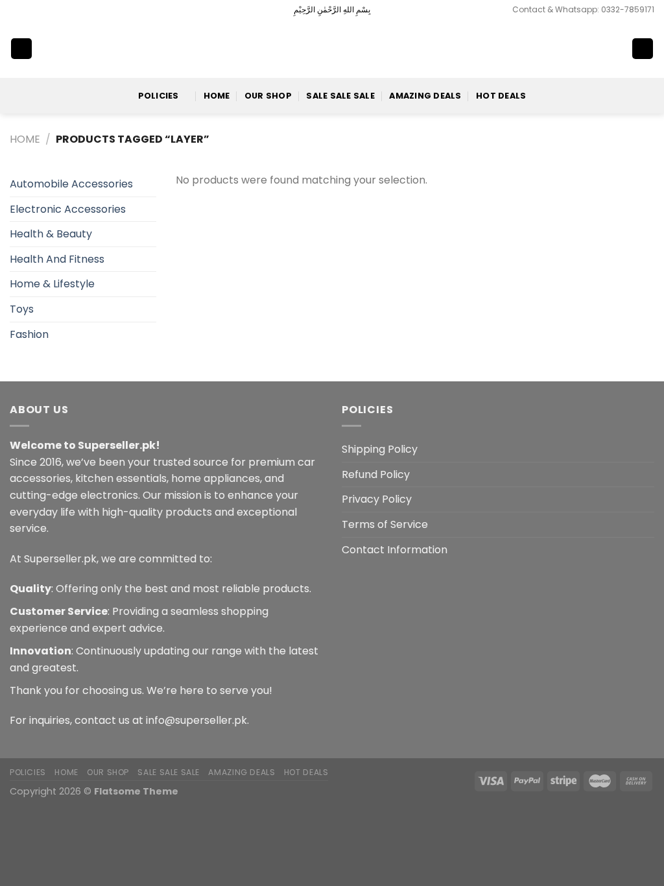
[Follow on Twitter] (41, 9)
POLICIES (158, 95)
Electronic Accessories (68, 209)
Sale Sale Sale (340, 95)
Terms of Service (385, 524)
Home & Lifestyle (52, 283)
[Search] (600, 48)
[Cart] (642, 49)
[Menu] (21, 49)
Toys (22, 309)
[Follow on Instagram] (28, 9)
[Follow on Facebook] (16, 9)
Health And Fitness (57, 259)
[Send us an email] (53, 9)
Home (217, 95)
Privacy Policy (377, 499)
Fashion (29, 334)
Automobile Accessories (71, 183)
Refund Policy (376, 474)
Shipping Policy (380, 449)
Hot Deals (501, 95)
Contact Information (394, 549)
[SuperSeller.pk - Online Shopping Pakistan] (332, 48)
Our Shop (268, 95)
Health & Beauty (51, 233)
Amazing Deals (425, 95)
